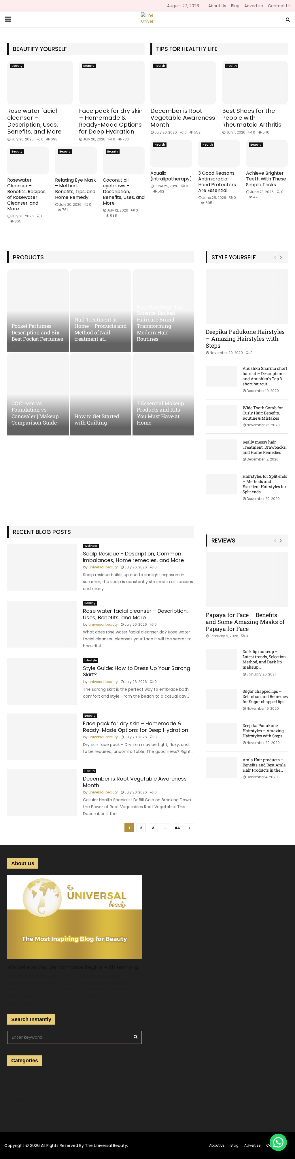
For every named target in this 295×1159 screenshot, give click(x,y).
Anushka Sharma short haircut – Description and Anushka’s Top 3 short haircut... (265, 376)
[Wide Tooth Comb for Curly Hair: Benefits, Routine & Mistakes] (221, 415)
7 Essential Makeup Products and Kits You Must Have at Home (160, 413)
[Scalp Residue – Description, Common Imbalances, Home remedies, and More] (42, 567)
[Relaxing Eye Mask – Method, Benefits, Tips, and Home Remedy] (76, 160)
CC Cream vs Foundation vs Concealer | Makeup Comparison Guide (35, 413)
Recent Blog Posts (42, 532)
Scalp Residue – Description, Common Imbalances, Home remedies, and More (133, 557)
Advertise (253, 6)
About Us (217, 6)
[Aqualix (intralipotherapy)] (171, 154)
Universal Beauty (24, 1092)
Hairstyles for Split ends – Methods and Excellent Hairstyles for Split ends (265, 483)
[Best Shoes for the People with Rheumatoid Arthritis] (255, 82)
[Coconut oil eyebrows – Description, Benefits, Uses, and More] (124, 160)
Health (160, 66)
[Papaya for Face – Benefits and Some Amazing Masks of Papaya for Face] (247, 579)
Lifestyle (90, 660)
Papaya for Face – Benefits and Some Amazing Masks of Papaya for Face (245, 621)
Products (28, 257)
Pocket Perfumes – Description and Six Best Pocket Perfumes (37, 332)
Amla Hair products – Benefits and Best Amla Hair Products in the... (264, 765)
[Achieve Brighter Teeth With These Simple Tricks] (267, 154)
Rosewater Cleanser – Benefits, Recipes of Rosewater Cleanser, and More (26, 194)
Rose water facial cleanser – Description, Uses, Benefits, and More (34, 121)
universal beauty (103, 567)
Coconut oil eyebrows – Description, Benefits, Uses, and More (124, 191)
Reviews (223, 540)
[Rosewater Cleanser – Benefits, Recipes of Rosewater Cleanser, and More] (28, 160)
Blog (235, 6)
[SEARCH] (135, 1036)
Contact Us (279, 6)
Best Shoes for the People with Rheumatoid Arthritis (251, 118)
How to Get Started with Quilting (96, 419)
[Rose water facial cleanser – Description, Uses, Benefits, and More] (40, 82)
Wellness (90, 546)
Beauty (17, 66)
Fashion (15, 1100)
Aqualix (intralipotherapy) (171, 176)
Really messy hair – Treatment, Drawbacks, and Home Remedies (265, 447)
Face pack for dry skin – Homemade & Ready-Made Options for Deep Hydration (111, 121)
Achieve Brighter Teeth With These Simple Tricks (266, 179)
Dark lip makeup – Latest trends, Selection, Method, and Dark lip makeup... (265, 659)
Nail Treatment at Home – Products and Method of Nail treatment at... (100, 329)
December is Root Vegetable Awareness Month (182, 118)
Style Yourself (233, 257)
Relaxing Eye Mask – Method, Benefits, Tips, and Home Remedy (75, 189)
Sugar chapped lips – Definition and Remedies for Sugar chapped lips (265, 696)
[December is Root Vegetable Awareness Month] (183, 82)
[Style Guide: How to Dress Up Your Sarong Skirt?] (42, 681)
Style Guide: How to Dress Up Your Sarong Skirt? (136, 671)
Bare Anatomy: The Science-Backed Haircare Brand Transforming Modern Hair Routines (160, 322)
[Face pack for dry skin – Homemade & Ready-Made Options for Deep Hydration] (112, 82)
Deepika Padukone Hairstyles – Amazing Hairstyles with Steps (245, 338)
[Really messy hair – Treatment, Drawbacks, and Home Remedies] (221, 449)
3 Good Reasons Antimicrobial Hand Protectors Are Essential (217, 182)
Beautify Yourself (40, 49)
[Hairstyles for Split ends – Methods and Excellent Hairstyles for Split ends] (221, 484)
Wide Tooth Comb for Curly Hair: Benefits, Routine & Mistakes (263, 413)
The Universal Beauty (106, 1145)
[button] (278, 1142)
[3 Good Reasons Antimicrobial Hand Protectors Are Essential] (219, 154)
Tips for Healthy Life (187, 49)
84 (177, 828)
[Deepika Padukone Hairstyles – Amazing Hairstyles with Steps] (247, 296)
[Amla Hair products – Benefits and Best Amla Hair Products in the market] (221, 767)
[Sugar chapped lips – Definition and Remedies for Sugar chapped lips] (221, 699)
